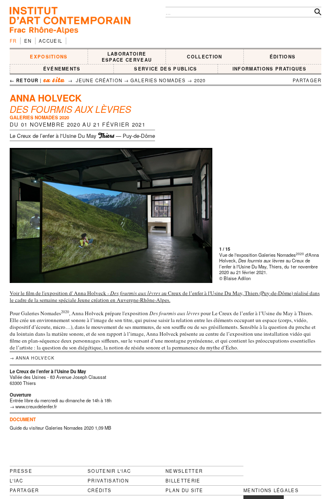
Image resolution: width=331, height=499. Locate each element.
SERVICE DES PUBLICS (165, 68)
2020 (200, 80)
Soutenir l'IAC (109, 471)
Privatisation (108, 480)
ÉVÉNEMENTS (62, 68)
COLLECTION (204, 56)
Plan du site (184, 490)
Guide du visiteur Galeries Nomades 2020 (52, 427)
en (28, 40)
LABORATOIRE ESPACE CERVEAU (127, 56)
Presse (21, 471)
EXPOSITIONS (49, 56)
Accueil (50, 40)
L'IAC (16, 480)
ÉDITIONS (283, 56)
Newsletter (184, 471)
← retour (24, 80)
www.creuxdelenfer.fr (36, 406)
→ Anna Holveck (32, 358)
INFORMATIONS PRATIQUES (270, 68)
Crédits (99, 490)
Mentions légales (271, 490)
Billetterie (183, 480)
